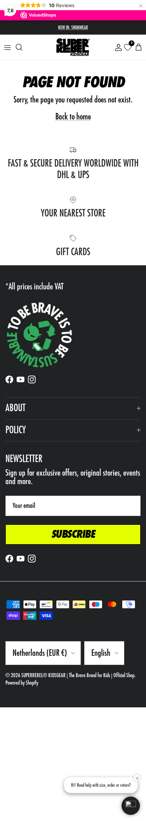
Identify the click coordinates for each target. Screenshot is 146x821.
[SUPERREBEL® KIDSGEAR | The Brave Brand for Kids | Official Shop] (73, 47)
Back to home (73, 116)
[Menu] (7, 47)
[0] (127, 47)
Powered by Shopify (21, 683)
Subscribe (73, 534)
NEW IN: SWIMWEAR (73, 27)
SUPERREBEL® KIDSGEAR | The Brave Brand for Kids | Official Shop (77, 675)
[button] (131, 806)
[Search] (22, 47)
